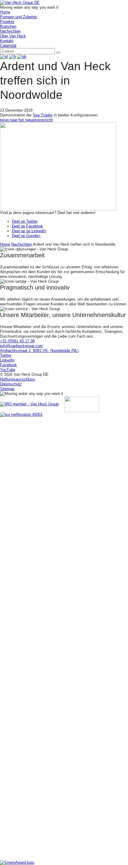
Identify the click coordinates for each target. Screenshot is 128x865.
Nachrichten (21, 244)
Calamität (8, 45)
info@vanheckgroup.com (21, 346)
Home (5, 244)
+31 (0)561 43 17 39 (17, 341)
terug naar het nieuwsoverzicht (26, 120)
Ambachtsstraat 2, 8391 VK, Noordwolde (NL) (39, 350)
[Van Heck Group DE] (20, 2)
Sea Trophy (43, 115)
